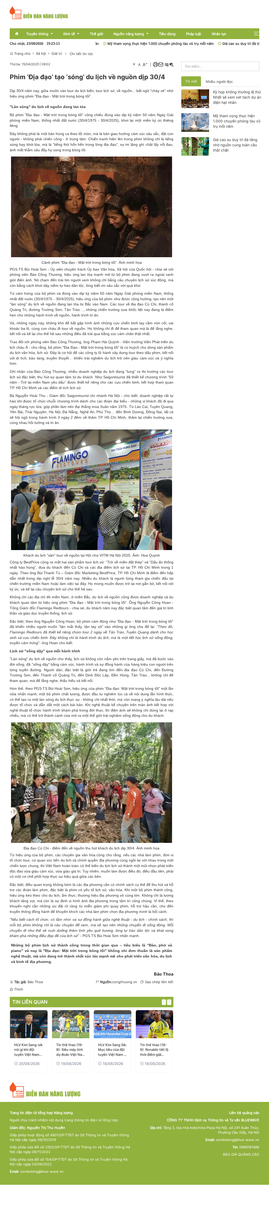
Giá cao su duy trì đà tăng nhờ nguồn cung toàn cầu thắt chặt (235, 144)
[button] (256, 33)
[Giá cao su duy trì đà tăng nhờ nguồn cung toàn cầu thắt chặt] (195, 146)
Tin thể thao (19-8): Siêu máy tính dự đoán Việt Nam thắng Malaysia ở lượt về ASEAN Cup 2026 (70, 1050)
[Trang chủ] (39, 12)
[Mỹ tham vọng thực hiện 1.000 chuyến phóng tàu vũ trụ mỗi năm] (195, 122)
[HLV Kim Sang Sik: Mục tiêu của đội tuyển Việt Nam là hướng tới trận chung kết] (112, 1024)
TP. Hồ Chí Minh (23, 388)
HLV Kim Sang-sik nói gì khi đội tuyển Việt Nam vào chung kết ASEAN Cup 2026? (28, 1050)
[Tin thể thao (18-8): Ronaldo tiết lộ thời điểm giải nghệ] (154, 1024)
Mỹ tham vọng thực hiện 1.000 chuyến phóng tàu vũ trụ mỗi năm (135, 43)
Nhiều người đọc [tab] (219, 81)
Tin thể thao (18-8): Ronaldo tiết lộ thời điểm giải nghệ (154, 1050)
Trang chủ (21, 53)
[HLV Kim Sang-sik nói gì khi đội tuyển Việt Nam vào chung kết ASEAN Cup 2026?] (29, 1024)
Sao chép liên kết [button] (159, 982)
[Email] (160, 64)
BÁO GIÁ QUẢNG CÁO (241, 1154)
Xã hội (41, 53)
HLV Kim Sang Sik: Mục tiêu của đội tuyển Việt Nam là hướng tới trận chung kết (112, 1050)
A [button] (134, 64)
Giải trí (56, 53)
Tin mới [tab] (191, 81)
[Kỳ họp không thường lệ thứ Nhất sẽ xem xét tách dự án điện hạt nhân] (195, 98)
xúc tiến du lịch (58, 860)
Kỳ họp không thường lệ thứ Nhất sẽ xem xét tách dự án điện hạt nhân (237, 97)
